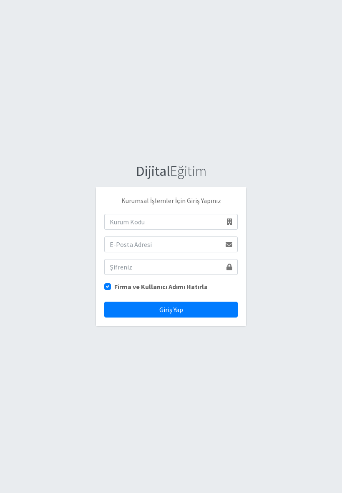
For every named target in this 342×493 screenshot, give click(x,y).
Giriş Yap (171, 309)
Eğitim (171, 171)
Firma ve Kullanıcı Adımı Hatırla (161, 286)
